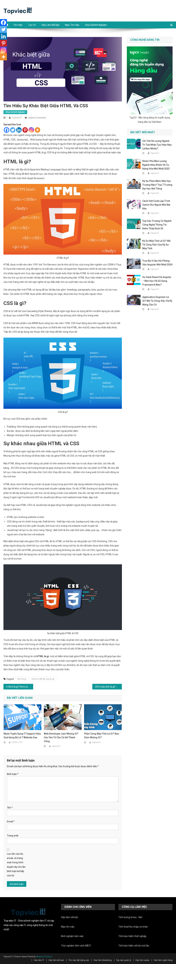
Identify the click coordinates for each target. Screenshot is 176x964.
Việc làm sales (142, 960)
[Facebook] (6, 130)
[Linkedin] (19, 130)
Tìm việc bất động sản (78, 960)
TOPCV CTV (17, 742)
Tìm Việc (18, 25)
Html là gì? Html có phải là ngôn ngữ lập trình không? (20, 686)
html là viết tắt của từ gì (43, 679)
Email (11, 821)
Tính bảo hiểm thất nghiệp (132, 936)
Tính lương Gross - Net (130, 917)
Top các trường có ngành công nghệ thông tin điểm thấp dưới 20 (157, 225)
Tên (10, 807)
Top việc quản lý (123, 960)
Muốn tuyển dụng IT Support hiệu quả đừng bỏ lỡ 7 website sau (22, 735)
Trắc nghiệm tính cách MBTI (76, 945)
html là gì (21, 679)
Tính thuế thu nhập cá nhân (133, 926)
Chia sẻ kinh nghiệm (96, 25)
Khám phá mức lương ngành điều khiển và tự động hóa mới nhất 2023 (156, 165)
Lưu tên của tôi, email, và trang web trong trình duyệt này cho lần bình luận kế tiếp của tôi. (16, 864)
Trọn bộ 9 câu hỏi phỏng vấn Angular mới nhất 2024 (157, 262)
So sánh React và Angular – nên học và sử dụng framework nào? (156, 281)
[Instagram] (31, 130)
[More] (37, 130)
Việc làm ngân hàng (163, 960)
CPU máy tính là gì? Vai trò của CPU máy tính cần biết (108, 686)
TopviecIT (17, 117)
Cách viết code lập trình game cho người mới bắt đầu (156, 205)
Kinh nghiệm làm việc (72, 936)
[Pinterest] (25, 130)
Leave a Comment (37, 117)
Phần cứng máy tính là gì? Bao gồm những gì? (101, 735)
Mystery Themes (44, 956)
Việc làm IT (39, 960)
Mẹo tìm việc (72, 25)
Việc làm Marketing (103, 960)
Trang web (12, 835)
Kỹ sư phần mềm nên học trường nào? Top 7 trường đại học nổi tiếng (157, 185)
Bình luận (13, 774)
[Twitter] (12, 130)
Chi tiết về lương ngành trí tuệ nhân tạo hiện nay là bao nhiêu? (157, 145)
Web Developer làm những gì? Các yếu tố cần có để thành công (61, 737)
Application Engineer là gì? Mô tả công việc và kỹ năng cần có (157, 301)
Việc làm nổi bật (50, 25)
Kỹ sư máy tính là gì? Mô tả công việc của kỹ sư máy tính (156, 244)
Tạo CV (32, 25)
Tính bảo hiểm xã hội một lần (133, 945)
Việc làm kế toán (56, 960)
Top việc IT (10, 920)
